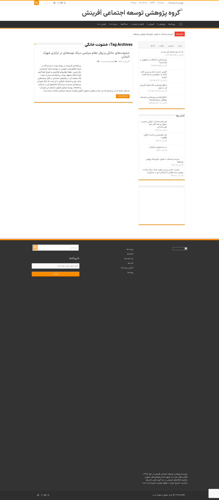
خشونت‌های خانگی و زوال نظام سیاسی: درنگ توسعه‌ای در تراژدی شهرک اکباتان (86, 55)
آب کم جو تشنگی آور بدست (172, 52)
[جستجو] (36, 2)
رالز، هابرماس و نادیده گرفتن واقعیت (155, 136)
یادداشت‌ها (143, 2)
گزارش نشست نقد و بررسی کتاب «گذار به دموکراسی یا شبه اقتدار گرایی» (153, 74)
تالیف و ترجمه (138, 24)
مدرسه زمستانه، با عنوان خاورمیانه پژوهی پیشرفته (153, 34)
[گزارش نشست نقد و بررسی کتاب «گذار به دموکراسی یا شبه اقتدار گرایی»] (175, 76)
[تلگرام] (54, 3)
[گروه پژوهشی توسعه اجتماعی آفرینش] (132, 13)
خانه (181, 24)
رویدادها (161, 2)
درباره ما (114, 24)
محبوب (171, 45)
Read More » (123, 96)
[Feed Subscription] (35, 44)
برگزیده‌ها (112, 61)
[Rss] (65, 3)
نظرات (161, 45)
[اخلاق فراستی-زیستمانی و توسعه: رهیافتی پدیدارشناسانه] (175, 101)
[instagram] (58, 3)
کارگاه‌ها (152, 2)
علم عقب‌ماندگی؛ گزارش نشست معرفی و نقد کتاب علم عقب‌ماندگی (154, 124)
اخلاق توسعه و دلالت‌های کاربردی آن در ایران (153, 86)
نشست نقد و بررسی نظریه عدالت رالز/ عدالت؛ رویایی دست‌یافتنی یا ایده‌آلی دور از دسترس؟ (163, 171)
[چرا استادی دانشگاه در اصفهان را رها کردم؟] (175, 64)
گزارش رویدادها (127, 267)
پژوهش (162, 24)
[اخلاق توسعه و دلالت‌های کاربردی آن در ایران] (175, 89)
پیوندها (133, 2)
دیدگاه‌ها (124, 24)
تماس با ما (101, 24)
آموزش (151, 24)
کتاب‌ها (130, 263)
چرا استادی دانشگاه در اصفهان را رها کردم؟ (153, 61)
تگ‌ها (153, 45)
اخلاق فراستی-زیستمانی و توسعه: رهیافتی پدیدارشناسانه (153, 98)
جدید (180, 45)
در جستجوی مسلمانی (158, 147)
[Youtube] (61, 3)
